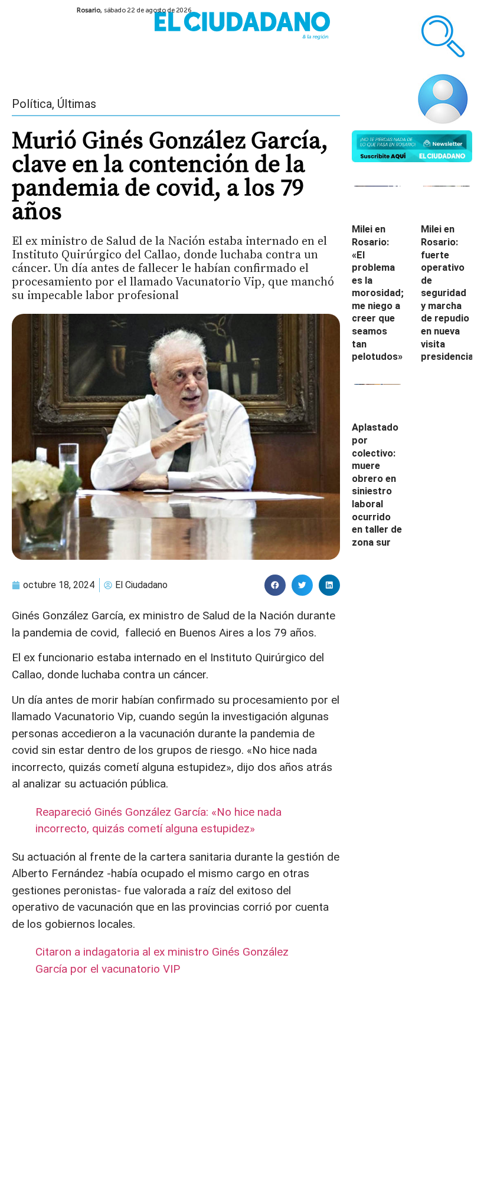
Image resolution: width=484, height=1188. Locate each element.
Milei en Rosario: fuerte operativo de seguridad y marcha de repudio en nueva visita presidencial (448, 293)
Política (32, 104)
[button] (275, 585)
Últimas (76, 104)
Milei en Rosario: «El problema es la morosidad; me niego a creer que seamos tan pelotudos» (378, 293)
